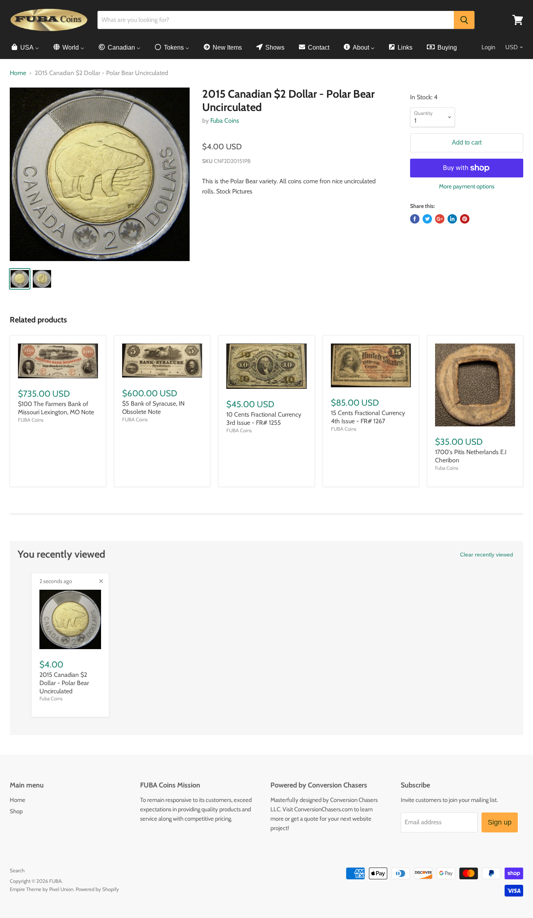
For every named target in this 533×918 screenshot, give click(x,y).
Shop (16, 811)
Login (488, 47)
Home (18, 73)
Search (17, 870)
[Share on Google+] (439, 219)
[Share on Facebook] (414, 219)
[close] (101, 581)
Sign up (500, 822)
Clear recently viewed (486, 554)
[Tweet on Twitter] (427, 219)
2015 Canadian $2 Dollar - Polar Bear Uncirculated (64, 683)
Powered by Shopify (97, 889)
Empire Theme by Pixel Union (41, 889)
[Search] (464, 20)
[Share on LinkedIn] (452, 219)
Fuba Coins (224, 120)
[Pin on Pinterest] (464, 219)
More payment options (466, 186)
